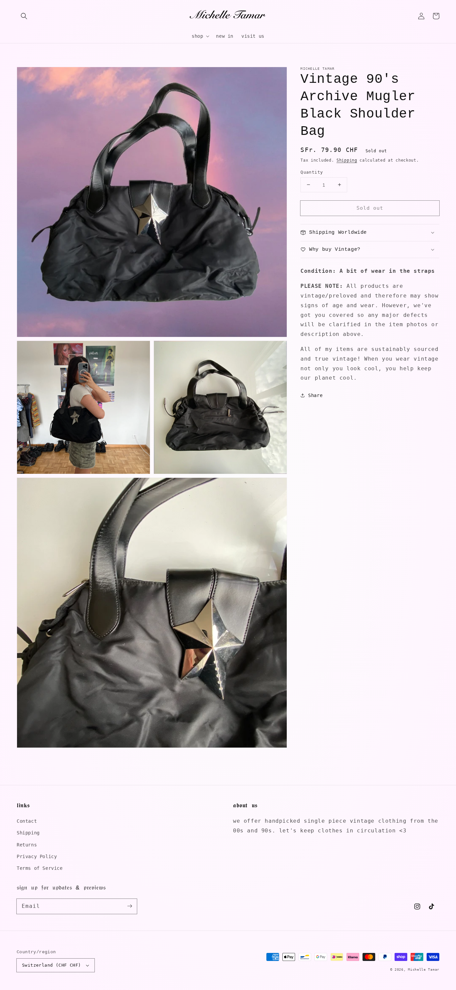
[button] (24, 16)
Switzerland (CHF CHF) (51, 965)
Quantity (311, 171)
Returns (27, 844)
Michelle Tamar (423, 969)
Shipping (346, 160)
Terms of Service (40, 868)
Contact (27, 821)
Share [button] (315, 395)
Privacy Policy (37, 856)
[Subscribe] (129, 906)
